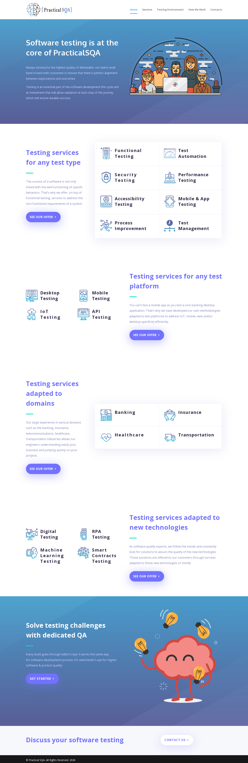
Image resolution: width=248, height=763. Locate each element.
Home (133, 9)
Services (147, 9)
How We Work (197, 9)
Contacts (216, 9)
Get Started (40, 679)
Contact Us (175, 740)
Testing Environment (170, 9)
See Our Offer (41, 217)
